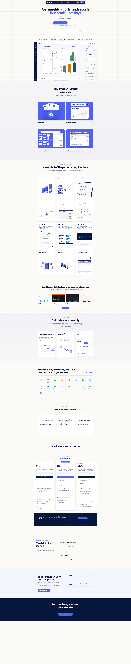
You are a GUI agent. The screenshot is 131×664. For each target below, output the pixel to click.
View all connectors (88, 372)
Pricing (68, 2)
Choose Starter (43, 476)
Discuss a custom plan (82, 518)
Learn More (65, 307)
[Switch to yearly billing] (63, 456)
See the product (73, 22)
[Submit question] (80, 31)
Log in (78, 2)
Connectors (63, 2)
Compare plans (67, 458)
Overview (62, 458)
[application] (80, 114)
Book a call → (91, 518)
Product (57, 2)
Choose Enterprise (86, 476)
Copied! (89, 233)
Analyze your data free (59, 22)
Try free (82, 2)
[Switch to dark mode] (74, 2)
